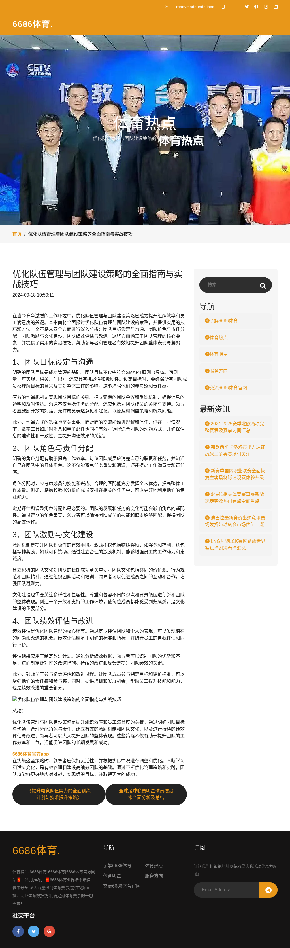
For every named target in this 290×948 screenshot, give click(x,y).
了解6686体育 (224, 320)
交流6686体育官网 (228, 387)
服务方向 (219, 371)
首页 (17, 234)
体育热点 (219, 337)
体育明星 (219, 354)
